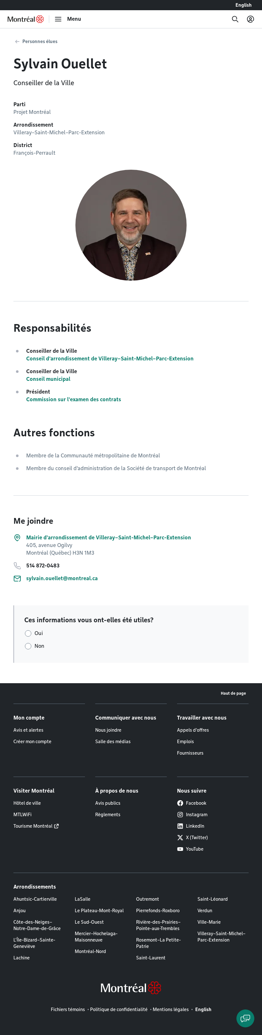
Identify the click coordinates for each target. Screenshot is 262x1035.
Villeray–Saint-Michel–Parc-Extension (221, 937)
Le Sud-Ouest (89, 922)
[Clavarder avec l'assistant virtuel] (245, 1018)
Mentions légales (171, 1009)
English (243, 5)
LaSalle (82, 899)
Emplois (185, 741)
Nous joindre (108, 730)
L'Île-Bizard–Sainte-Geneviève (34, 943)
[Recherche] (235, 19)
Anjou (19, 910)
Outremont (147, 899)
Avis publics (107, 803)
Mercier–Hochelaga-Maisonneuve (96, 937)
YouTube (195, 849)
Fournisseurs (190, 753)
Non (39, 646)
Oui (39, 633)
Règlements (107, 814)
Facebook (196, 803)
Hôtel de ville (27, 803)
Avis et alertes (28, 730)
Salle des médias (113, 741)
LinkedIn (195, 826)
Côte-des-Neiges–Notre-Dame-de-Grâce (37, 925)
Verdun (204, 910)
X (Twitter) (197, 837)
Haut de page (233, 693)
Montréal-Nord (90, 951)
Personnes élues (40, 41)
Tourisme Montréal (32, 826)
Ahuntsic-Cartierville (35, 899)
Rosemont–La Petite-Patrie (158, 943)
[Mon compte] (250, 19)
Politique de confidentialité (119, 1009)
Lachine (21, 957)
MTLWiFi (22, 814)
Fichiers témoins (68, 1009)
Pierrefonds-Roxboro (158, 910)
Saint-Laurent (151, 957)
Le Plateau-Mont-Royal (99, 910)
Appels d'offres (193, 730)
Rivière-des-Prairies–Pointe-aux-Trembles (158, 925)
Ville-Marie (209, 922)
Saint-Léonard (212, 899)
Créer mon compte (32, 741)
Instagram (196, 814)
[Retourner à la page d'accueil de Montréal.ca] (25, 19)
